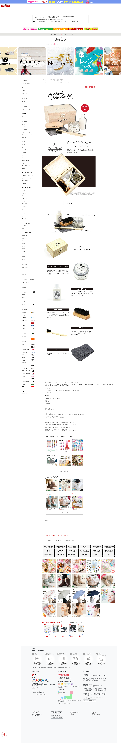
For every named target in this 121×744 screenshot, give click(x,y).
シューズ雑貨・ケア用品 (54, 79)
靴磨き (61, 79)
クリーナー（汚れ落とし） (65, 82)
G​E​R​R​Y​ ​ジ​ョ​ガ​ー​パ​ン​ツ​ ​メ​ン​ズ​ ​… (56, 634)
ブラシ (61, 80)
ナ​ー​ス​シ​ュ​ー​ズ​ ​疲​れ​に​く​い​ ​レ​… (81, 634)
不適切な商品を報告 (70, 540)
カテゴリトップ (45, 79)
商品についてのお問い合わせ (55, 540)
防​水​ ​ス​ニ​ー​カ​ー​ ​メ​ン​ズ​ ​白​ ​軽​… (72, 634)
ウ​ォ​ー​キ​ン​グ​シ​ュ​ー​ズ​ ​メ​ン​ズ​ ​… (64, 634)
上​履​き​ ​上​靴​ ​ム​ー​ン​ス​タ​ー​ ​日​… (47, 634)
